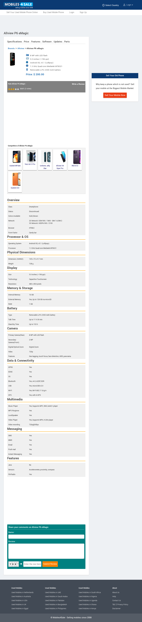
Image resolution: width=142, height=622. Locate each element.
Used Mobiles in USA (19, 600)
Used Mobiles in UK (18, 604)
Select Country (112, 5)
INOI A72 (75, 166)
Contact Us (116, 600)
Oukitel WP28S (15, 166)
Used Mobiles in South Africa (90, 592)
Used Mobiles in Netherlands (22, 592)
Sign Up (83, 12)
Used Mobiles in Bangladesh (56, 604)
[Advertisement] (71, 22)
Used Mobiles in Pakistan (54, 600)
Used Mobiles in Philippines (55, 608)
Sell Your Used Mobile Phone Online (22, 12)
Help (114, 596)
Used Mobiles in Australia (21, 596)
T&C (114, 604)
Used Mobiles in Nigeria (88, 596)
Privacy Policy (122, 604)
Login (129, 4)
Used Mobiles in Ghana (87, 604)
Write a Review (78, 84)
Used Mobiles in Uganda (88, 600)
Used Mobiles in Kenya (87, 608)
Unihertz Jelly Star (45, 167)
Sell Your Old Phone (115, 75)
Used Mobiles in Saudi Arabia (56, 596)
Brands (11, 48)
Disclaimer (116, 608)
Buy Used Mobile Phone (53, 12)
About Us (115, 592)
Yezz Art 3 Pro (30, 164)
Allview (20, 48)
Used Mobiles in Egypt (19, 608)
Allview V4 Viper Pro (60, 167)
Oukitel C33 (15, 188)
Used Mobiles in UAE (53, 592)
